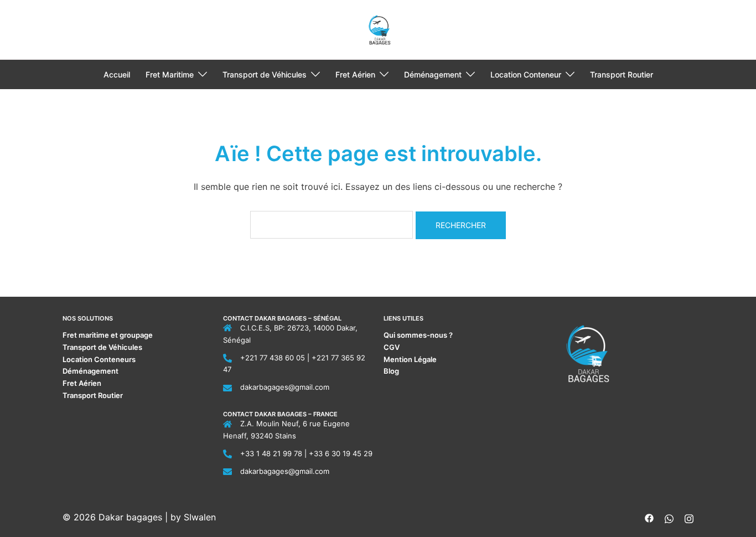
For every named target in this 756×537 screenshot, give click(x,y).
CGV (392, 347)
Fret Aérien (355, 74)
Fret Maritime (170, 74)
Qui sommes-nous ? (419, 335)
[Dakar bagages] (378, 28)
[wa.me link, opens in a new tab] (669, 517)
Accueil (116, 74)
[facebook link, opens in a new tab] (649, 517)
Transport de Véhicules (264, 74)
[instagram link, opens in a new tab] (689, 517)
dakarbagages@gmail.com (284, 387)
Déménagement (433, 74)
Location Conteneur (525, 74)
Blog (391, 370)
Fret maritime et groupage (108, 335)
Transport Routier (621, 74)
